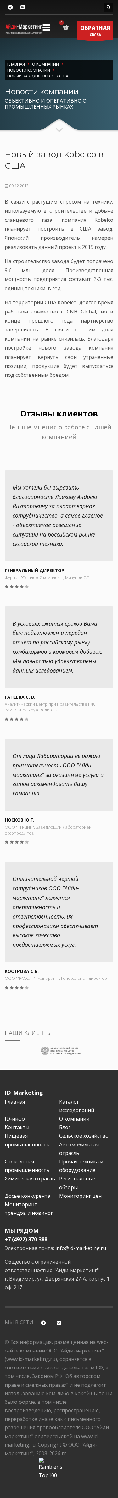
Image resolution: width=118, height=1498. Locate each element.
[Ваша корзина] (67, 27)
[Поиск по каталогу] (108, 7)
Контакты (17, 1127)
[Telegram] (10, 7)
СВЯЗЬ (95, 30)
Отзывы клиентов (59, 413)
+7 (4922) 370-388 (26, 1239)
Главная (15, 1101)
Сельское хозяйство (84, 1135)
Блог (64, 1127)
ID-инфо (15, 1118)
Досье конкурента (27, 1195)
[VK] (22, 7)
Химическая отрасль (30, 1178)
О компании (74, 1118)
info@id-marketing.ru (80, 1248)
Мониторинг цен (80, 1195)
